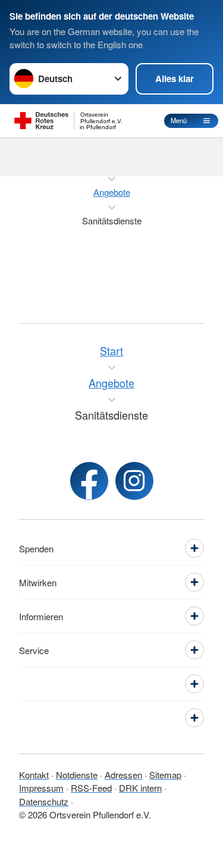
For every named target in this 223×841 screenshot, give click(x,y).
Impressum (41, 787)
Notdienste (77, 774)
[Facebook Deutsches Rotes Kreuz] (89, 481)
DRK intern (140, 787)
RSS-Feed (91, 787)
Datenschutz (43, 801)
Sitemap (165, 774)
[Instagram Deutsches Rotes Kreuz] (134, 481)
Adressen (123, 774)
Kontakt (34, 774)
